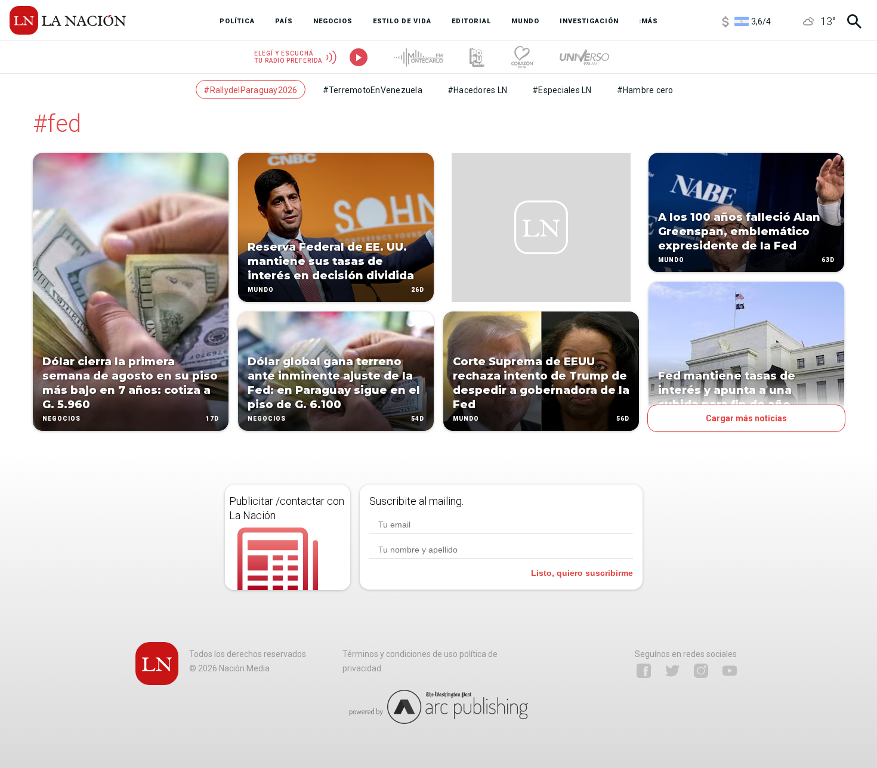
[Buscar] (854, 21)
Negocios (61, 418)
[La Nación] (68, 20)
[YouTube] (729, 670)
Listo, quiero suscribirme (582, 573)
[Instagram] (701, 670)
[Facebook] (643, 670)
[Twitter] (672, 670)
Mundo (261, 289)
